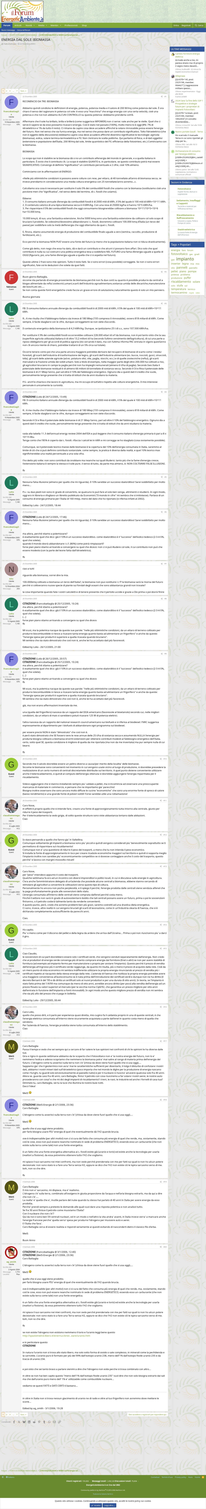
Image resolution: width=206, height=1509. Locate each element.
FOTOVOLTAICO (182, 127)
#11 (165, 800)
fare (184, 250)
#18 (165, 1100)
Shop (84, 25)
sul (186, 285)
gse (172, 259)
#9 (166, 653)
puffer (187, 277)
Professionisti (71, 25)
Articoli (18, 25)
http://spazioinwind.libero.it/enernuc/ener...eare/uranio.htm (56, 1335)
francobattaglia (10, 44)
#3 (166, 303)
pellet (174, 271)
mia (192, 263)
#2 (166, 272)
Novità (29, 25)
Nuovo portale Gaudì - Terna (189, 131)
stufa (180, 285)
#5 (166, 477)
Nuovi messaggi (8, 30)
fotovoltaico (179, 254)
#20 (165, 1247)
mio (197, 263)
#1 (166, 96)
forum (190, 250)
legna (185, 263)
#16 (165, 1007)
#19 (165, 1182)
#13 (165, 866)
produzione (176, 277)
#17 (165, 1041)
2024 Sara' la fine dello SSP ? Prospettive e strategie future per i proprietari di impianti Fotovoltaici (189, 105)
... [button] (13, 91)
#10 (165, 759)
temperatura (178, 289)
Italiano (11, 1477)
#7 (166, 563)
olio (173, 267)
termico (191, 289)
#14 (165, 925)
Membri (54, 25)
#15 (165, 948)
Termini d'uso (167, 1477)
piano (183, 271)
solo (173, 285)
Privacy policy (180, 1477)
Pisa (18, 1274)
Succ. (22, 91)
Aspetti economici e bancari (186, 71)
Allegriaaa (180, 75)
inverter (175, 263)
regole (191, 293)
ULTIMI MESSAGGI (181, 49)
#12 (165, 835)
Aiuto (190, 1477)
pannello (193, 267)
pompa (192, 271)
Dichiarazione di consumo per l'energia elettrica (187, 152)
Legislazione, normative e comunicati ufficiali (185, 173)
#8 (166, 598)
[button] (34, 25)
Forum (7, 25)
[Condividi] (162, 96)
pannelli (181, 267)
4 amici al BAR (181, 96)
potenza (175, 274)
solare (196, 281)
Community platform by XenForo (103, 1490)
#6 (166, 512)
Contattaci (155, 1477)
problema (185, 274)
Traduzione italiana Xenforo (103, 1494)
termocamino (179, 292)
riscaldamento (181, 281)
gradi (196, 254)
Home (197, 1477)
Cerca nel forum (23, 30)
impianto (185, 259)
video (198, 293)
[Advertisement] (84, 66)
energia (175, 250)
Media (41, 25)
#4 (166, 392)
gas (191, 254)
